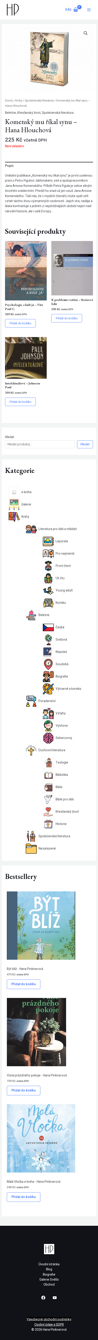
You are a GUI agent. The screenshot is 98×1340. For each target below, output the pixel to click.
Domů (9, 101)
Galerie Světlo (49, 1279)
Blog (49, 1269)
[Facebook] (43, 1298)
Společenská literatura (39, 101)
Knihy (18, 101)
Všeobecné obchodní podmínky (49, 1319)
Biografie (49, 1274)
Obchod (49, 1284)
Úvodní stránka (49, 1264)
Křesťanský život (29, 112)
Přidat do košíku (23, 984)
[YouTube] (55, 1298)
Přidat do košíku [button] (20, 323)
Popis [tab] (9, 165)
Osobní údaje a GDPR (49, 1324)
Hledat (9, 437)
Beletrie (10, 112)
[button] (86, 33)
